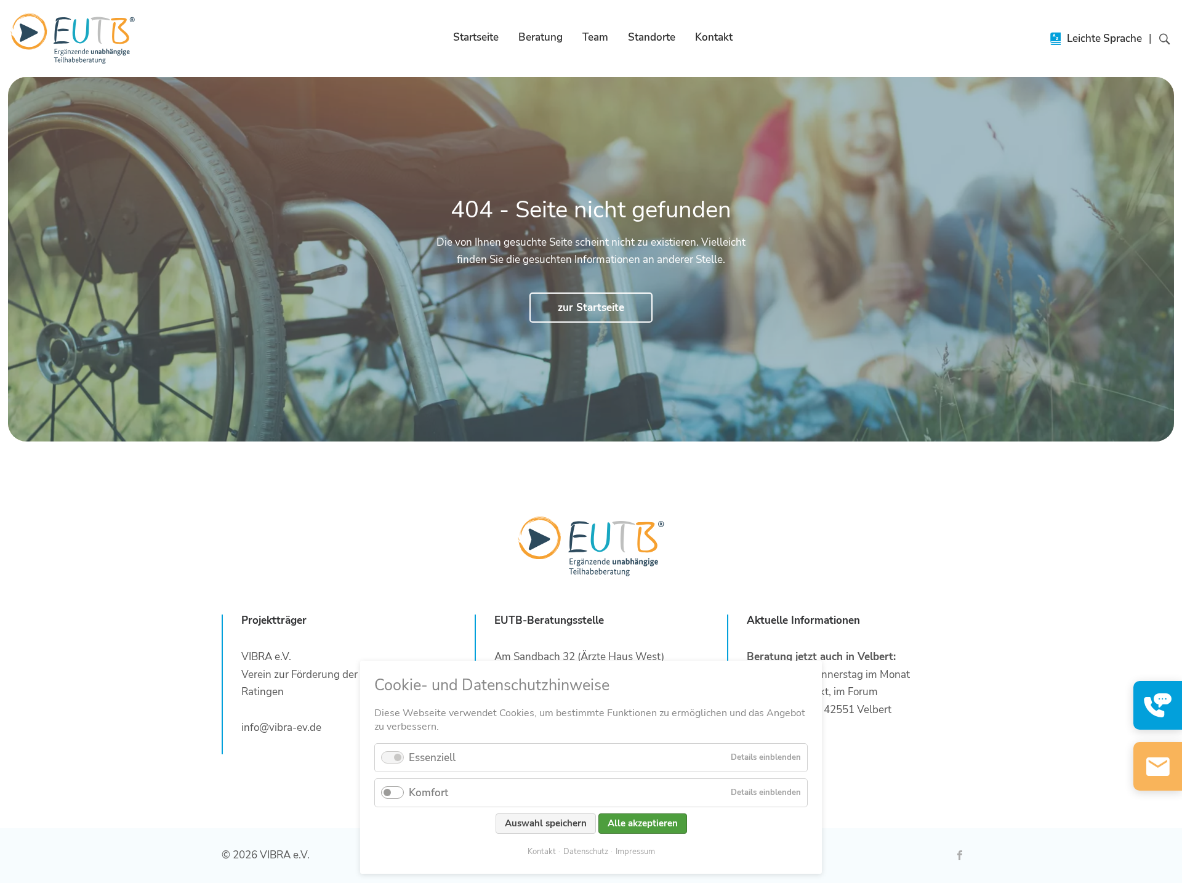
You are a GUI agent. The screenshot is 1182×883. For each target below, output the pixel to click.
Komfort (428, 793)
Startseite (476, 37)
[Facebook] (959, 855)
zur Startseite (591, 307)
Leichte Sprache (1104, 38)
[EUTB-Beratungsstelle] (73, 38)
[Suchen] (1158, 38)
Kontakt (714, 37)
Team (595, 37)
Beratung (540, 37)
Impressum (635, 851)
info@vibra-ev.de (281, 727)
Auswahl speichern (546, 823)
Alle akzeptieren (643, 823)
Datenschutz (585, 851)
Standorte (651, 37)
